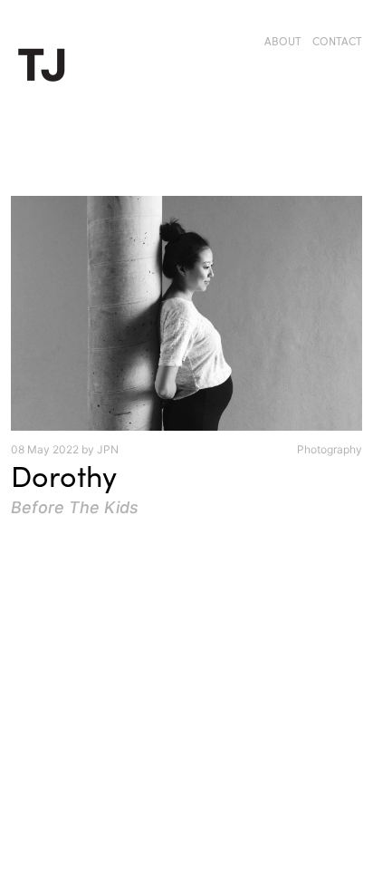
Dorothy (64, 475)
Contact (337, 41)
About (282, 41)
